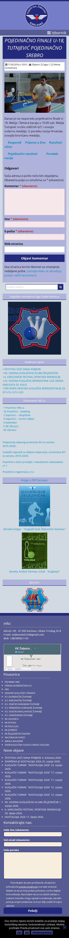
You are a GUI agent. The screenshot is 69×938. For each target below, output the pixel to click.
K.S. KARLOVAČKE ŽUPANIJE (18, 700)
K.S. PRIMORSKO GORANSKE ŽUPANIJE (23, 707)
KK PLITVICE (10, 722)
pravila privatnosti (28, 886)
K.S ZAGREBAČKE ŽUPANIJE (18, 696)
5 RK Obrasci (11, 426)
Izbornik (58, 32)
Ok (19, 932)
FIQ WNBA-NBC (12, 681)
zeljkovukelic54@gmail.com (28, 634)
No (26, 932)
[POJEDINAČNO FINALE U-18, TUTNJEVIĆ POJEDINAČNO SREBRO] (34, 111)
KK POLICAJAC (12, 726)
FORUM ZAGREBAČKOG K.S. (18, 685)
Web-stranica (13, 244)
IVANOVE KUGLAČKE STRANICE (20, 693)
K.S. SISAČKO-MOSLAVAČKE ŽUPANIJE (23, 711)
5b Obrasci (9, 430)
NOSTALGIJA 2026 (15, 817)
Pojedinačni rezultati (23, 154)
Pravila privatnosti (42, 932)
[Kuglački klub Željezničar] (36, 25)
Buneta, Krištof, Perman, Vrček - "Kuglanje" (34, 571)
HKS (7, 689)
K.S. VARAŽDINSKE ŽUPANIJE (19, 715)
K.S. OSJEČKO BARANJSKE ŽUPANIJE (22, 704)
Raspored (14, 142)
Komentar (20, 186)
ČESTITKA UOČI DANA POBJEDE (22, 369)
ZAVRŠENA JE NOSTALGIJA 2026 (23, 761)
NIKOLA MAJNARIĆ (14, 741)
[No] (64, 927)
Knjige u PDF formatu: (34, 480)
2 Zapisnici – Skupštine (16, 415)
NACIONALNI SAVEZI (15, 737)
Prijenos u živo (35, 142)
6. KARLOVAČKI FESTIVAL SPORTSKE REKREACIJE (32, 377)
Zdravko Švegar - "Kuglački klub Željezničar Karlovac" (34, 529)
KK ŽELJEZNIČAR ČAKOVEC (18, 733)
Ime (16, 219)
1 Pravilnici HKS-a (13, 407)
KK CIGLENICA (12, 718)
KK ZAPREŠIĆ (11, 730)
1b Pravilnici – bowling (16, 411)
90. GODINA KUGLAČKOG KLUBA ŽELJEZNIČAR (31, 373)
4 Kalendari (10, 422)
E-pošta (18, 231)
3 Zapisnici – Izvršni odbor (18, 418)
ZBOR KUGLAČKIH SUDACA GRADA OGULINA (27, 744)
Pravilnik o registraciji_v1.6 (18, 471)
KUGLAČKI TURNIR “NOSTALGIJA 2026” (27, 765)
